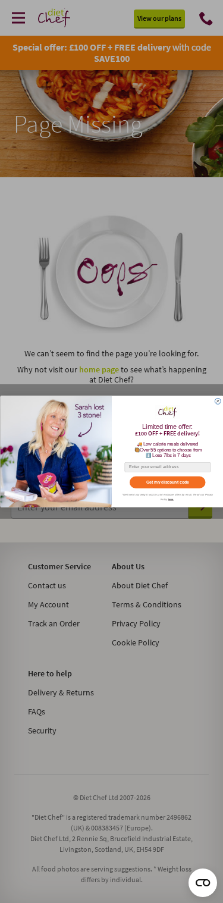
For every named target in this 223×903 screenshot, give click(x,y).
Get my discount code (167, 482)
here (170, 499)
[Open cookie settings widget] (203, 882)
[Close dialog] (218, 401)
